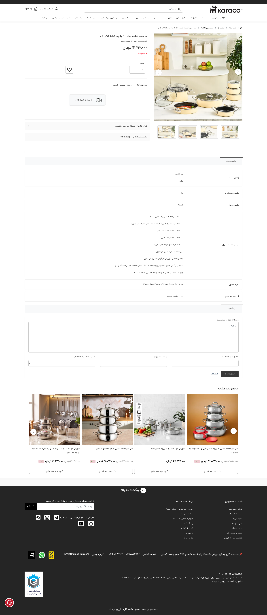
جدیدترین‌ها (216, 18)
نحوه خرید (237, 518)
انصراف (214, 374)
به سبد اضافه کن (211, 471)
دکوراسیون (127, 18)
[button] (31, 8)
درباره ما (189, 533)
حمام (156, 18)
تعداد (142, 63)
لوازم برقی (180, 18)
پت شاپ (78, 18)
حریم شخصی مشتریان (182, 518)
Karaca (140, 85)
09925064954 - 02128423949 (124, 554)
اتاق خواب (167, 18)
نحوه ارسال (237, 528)
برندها (44, 18)
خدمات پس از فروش (232, 537)
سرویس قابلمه (119, 85)
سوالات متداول (235, 513)
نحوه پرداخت (236, 523)
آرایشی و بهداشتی (109, 18)
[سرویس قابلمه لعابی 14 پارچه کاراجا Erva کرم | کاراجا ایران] (198, 77)
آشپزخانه (193, 18)
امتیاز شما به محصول (84, 356)
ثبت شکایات (187, 528)
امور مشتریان (187, 513)
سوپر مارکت (92, 18)
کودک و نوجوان (143, 18)
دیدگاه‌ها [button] (231, 308)
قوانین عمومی (235, 509)
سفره (204, 18)
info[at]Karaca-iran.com (76, 554)
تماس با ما (188, 537)
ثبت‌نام (30, 506)
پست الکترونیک (159, 356)
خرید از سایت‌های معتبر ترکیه (179, 509)
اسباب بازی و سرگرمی (61, 18)
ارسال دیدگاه (229, 374)
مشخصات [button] (231, 161)
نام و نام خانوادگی (230, 356)
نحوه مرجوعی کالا (234, 533)
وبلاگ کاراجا (188, 523)
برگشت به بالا (130, 490)
